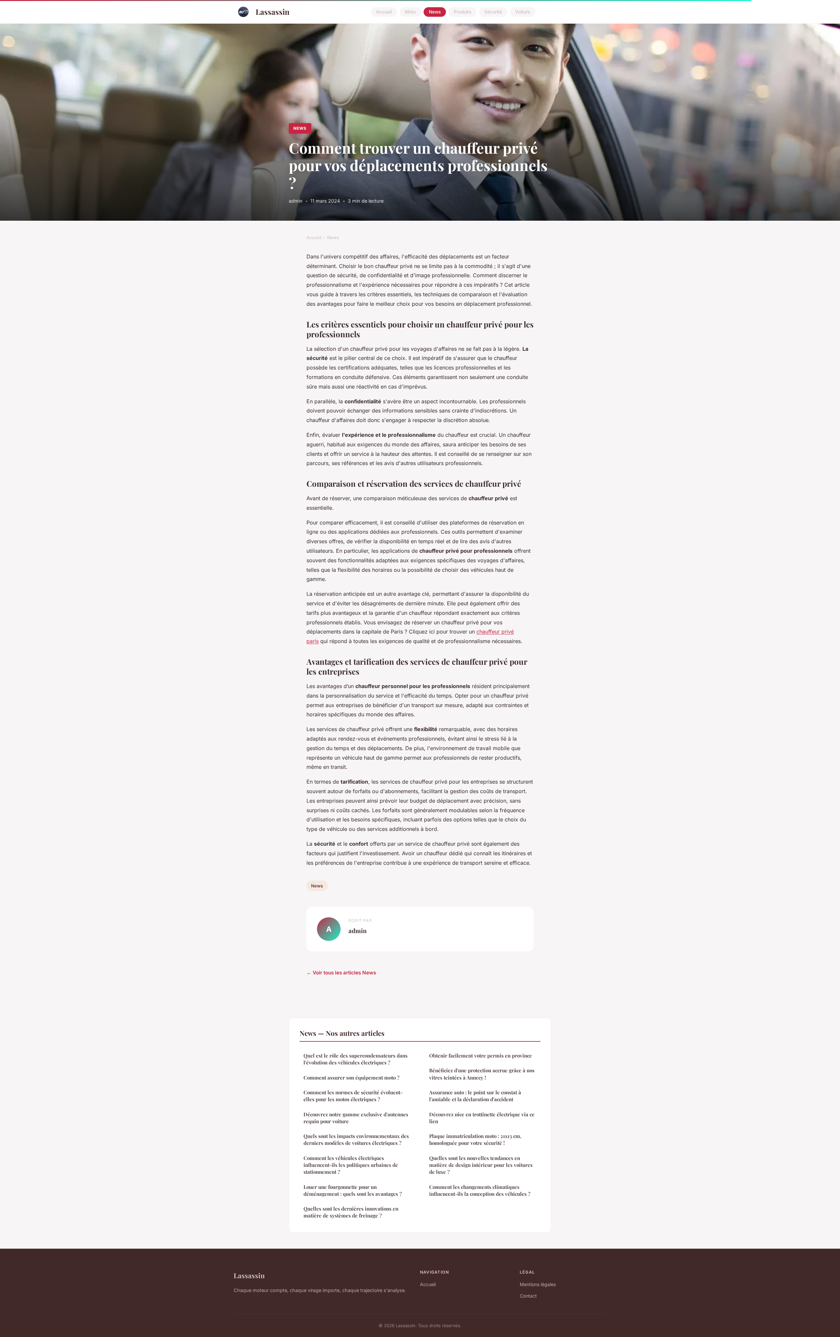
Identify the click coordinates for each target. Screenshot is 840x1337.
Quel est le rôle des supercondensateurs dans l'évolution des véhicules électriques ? (356, 1059)
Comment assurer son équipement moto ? (351, 1077)
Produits (462, 11)
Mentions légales (538, 1284)
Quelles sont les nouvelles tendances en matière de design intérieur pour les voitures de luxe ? (481, 1165)
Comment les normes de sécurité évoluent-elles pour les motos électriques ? (353, 1096)
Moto (410, 11)
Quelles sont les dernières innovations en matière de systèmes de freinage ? (351, 1212)
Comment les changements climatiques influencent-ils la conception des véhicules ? (479, 1190)
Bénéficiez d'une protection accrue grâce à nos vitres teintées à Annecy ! (482, 1074)
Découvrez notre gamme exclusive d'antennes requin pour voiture (356, 1118)
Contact (528, 1296)
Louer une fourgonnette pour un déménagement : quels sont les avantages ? (353, 1190)
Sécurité (493, 11)
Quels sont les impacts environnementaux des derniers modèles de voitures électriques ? (356, 1139)
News (435, 11)
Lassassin (272, 12)
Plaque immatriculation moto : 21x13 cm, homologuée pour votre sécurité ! (475, 1139)
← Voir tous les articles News (341, 972)
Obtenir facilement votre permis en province (480, 1055)
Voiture (522, 11)
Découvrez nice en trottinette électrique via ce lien (482, 1118)
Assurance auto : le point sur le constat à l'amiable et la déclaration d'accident (475, 1096)
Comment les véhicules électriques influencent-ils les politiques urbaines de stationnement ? (351, 1165)
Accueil (384, 11)
